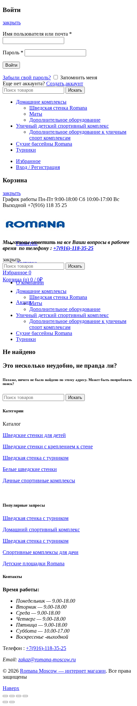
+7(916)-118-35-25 (73, 248)
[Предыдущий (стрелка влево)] (5, 702)
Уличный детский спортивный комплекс (62, 126)
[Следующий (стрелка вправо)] (12, 702)
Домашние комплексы (41, 102)
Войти (11, 65)
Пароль (13, 52)
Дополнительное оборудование (64, 120)
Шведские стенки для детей (34, 435)
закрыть (12, 22)
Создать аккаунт (64, 83)
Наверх (11, 688)
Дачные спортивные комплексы (39, 480)
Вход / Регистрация (38, 167)
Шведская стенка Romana (58, 108)
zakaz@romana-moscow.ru (47, 659)
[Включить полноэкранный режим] (18, 696)
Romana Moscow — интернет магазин (63, 671)
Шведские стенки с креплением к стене (48, 446)
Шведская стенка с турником (35, 458)
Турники (26, 150)
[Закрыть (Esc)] (5, 696)
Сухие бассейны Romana (44, 144)
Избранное (28, 161)
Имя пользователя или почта (37, 34)
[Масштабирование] (25, 696)
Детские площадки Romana (34, 563)
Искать (75, 90)
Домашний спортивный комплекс (41, 529)
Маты (35, 114)
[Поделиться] (12, 696)
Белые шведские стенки (30, 469)
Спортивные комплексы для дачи (40, 552)
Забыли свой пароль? (27, 77)
